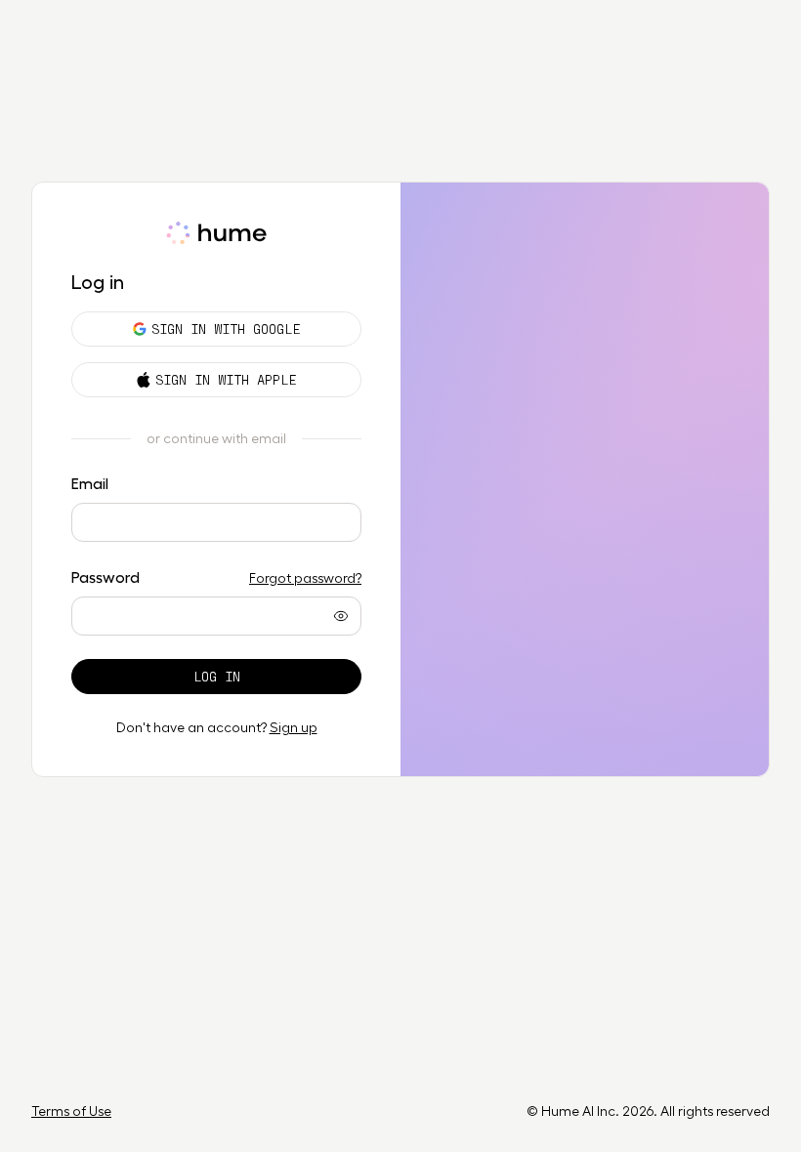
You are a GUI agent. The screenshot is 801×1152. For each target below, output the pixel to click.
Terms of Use (71, 1111)
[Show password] (341, 616)
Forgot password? (305, 578)
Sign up (293, 727)
